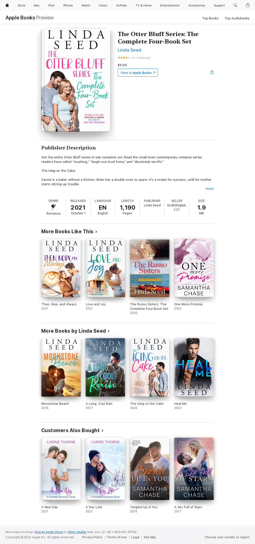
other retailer (76, 532)
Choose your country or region (227, 537)
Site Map (150, 537)
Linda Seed (129, 49)
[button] (235, 5)
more (210, 188)
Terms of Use (117, 537)
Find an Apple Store (49, 532)
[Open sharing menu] (212, 72)
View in (136, 73)
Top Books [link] (210, 18)
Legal (135, 537)
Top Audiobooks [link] (237, 18)
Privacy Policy (92, 537)
